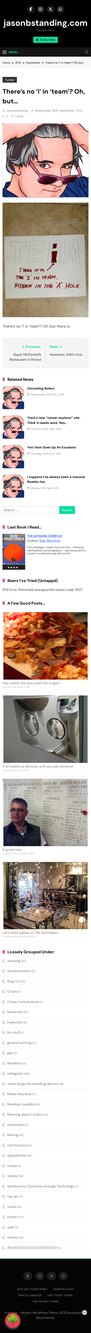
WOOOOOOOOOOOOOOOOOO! (32, 1248)
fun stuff (13, 1032)
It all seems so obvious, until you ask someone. (38, 766)
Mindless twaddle (20, 1104)
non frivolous (17, 1145)
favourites (15, 1012)
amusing (13, 961)
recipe (12, 1166)
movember (15, 1125)
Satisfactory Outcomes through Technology (40, 1186)
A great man (12, 849)
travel (11, 1207)
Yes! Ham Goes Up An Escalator (51, 447)
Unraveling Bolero (40, 388)
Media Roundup (19, 1094)
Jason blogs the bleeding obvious (33, 1084)
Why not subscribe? (32, 1289)
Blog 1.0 (13, 981)
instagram (15, 1073)
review (12, 1176)
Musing (12, 1135)
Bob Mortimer (50, 540)
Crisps (12, 991)
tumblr (9, 80)
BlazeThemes (45, 1318)
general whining (19, 1043)
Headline (14, 1063)
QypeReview (16, 1155)
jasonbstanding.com (46, 22)
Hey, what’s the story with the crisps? (31, 683)
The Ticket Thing (60, 1295)
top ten (12, 1196)
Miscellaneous (30, 1295)
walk (10, 1227)
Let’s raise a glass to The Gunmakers (31, 932)
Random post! (63, 1289)
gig (9, 1053)
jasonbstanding (17, 110)
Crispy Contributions (23, 1002)
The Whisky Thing (46, 1301)
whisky (12, 1237)
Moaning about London (25, 1114)
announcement (18, 971)
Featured (14, 1022)
